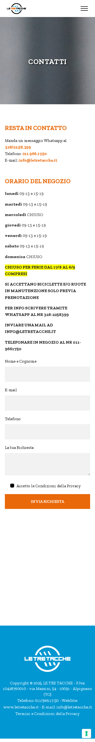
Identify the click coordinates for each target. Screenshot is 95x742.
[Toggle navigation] (84, 8)
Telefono (13, 418)
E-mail (11, 389)
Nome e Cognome (21, 361)
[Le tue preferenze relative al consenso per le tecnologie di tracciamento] (86, 733)
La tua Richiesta (19, 447)
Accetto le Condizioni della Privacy (48, 485)
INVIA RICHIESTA (47, 501)
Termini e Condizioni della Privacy (47, 713)
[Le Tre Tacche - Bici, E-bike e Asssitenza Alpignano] (16, 8)
